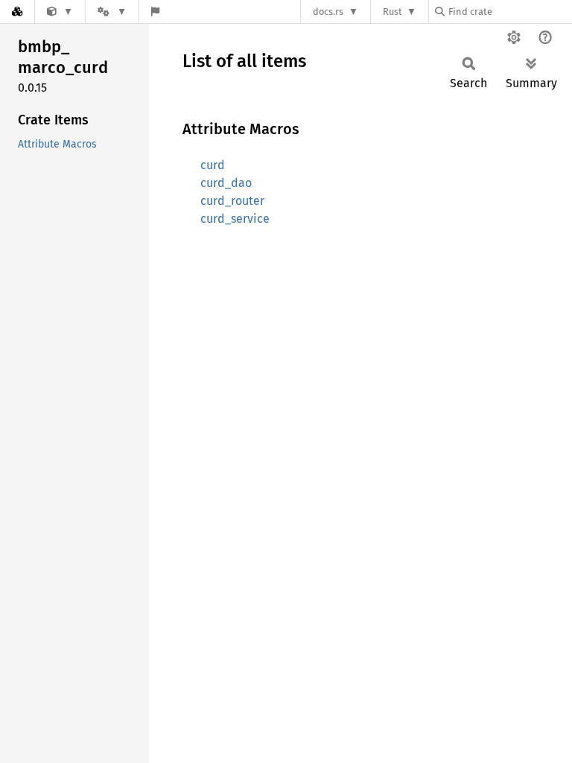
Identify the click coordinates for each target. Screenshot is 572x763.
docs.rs (328, 11)
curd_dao (226, 183)
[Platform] (112, 11)
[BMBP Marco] (60, 11)
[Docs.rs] (17, 11)
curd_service (235, 219)
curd (212, 165)
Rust (392, 11)
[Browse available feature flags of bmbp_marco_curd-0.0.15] (155, 11)
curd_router (232, 201)
